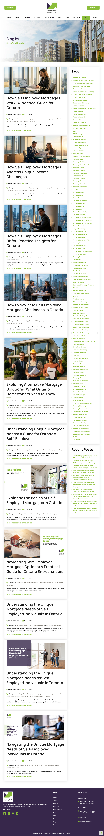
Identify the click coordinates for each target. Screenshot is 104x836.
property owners (78, 243)
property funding (79, 237)
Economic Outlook (79, 336)
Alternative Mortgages (80, 307)
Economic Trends (79, 338)
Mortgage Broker (78, 372)
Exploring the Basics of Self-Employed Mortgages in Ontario (34, 500)
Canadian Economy (79, 313)
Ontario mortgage (53, 257)
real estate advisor (79, 262)
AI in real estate (78, 299)
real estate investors (27, 407)
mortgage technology (80, 381)
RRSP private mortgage (81, 428)
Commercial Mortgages (81, 324)
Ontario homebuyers (80, 392)
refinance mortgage (80, 420)
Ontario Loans (77, 209)
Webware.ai (68, 833)
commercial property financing (83, 92)
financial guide (21, 583)
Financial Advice (34, 321)
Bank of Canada (78, 310)
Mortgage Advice (78, 159)
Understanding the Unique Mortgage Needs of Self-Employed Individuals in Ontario (34, 609)
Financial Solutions (79, 114)
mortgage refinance (80, 186)
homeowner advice (79, 142)
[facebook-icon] (5, 814)
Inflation (76, 355)
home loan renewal (79, 139)
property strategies (79, 245)
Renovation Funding (79, 423)
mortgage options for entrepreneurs (46, 694)
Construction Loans (79, 97)
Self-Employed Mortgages (81, 434)
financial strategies (79, 117)
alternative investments (81, 304)
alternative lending (22, 321)
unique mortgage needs (81, 293)
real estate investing (80, 414)
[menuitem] (9, 18)
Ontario (75, 189)
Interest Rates (78, 361)
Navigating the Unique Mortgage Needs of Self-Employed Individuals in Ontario (35, 749)
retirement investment (81, 426)
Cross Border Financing (81, 333)
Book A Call (93, 7)
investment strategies (80, 145)
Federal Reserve (78, 344)
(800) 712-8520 (85, 817)
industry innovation (79, 352)
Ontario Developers (79, 389)
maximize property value (81, 156)
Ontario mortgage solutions (37, 450)
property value (78, 257)
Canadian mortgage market (82, 316)
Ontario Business (78, 195)
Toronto (75, 288)
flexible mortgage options (45, 405)
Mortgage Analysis (79, 366)
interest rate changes (80, 358)
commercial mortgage (80, 321)
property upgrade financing (82, 251)
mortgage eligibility (23, 514)
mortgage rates (78, 181)
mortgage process (58, 188)
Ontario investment (79, 206)
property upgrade (79, 248)
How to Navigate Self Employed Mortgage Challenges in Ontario (34, 307)
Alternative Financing (80, 302)
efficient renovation (80, 100)
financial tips (77, 120)
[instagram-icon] (18, 814)
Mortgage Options (32, 583)
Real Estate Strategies (80, 276)
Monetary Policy (78, 364)
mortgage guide (51, 119)
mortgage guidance (79, 375)
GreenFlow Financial (79, 347)
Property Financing (79, 406)
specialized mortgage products (44, 407)
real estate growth (79, 268)
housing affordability (80, 350)
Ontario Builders (78, 192)
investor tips (77, 148)
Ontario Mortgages (12, 190)
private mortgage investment (83, 403)
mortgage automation (80, 369)
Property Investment (80, 409)
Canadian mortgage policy (81, 319)
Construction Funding (80, 330)
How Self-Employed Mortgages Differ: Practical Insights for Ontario (33, 240)
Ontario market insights (81, 212)
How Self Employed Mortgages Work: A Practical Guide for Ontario (33, 102)
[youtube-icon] (14, 814)
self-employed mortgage (27, 121)
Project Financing (79, 229)
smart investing (78, 282)
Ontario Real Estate (79, 226)
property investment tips (81, 240)
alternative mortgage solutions (26, 405)
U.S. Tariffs (77, 440)
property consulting (79, 231)
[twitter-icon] (9, 814)
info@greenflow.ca (86, 821)
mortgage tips (78, 383)
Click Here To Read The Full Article (19, 130)
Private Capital (78, 397)
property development (80, 234)
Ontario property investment (82, 223)
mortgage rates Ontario (81, 184)
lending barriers (59, 405)
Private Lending (78, 400)
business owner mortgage (25, 188)
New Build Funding (79, 386)
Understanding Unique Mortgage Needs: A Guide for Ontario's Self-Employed (35, 433)
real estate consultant (80, 265)
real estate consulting (80, 411)
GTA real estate (21, 119)
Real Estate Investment (81, 271)
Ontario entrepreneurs (46, 583)
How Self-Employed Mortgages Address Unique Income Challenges (33, 171)
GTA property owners (80, 134)
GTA (74, 131)
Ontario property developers (82, 220)
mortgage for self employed (36, 119)
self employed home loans (82, 279)
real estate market (79, 417)
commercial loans (79, 89)
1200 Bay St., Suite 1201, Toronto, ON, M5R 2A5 (88, 802)
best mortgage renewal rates (83, 83)
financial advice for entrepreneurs (27, 765)
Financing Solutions (79, 122)
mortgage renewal (79, 378)
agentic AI (76, 296)
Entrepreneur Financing (81, 103)
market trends (78, 153)
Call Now (10, 7)
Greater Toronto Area (80, 128)
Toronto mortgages (27, 696)
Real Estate (77, 259)
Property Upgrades (79, 254)
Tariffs (75, 437)
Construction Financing (81, 327)
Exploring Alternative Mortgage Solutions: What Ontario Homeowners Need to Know (34, 389)
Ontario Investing (78, 203)
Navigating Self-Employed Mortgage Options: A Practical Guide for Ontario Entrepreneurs (34, 566)
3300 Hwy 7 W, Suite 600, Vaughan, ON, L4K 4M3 (88, 812)
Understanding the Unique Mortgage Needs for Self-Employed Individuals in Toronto (34, 678)
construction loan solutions (82, 94)
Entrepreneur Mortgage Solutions (84, 341)
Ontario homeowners (13, 407)
